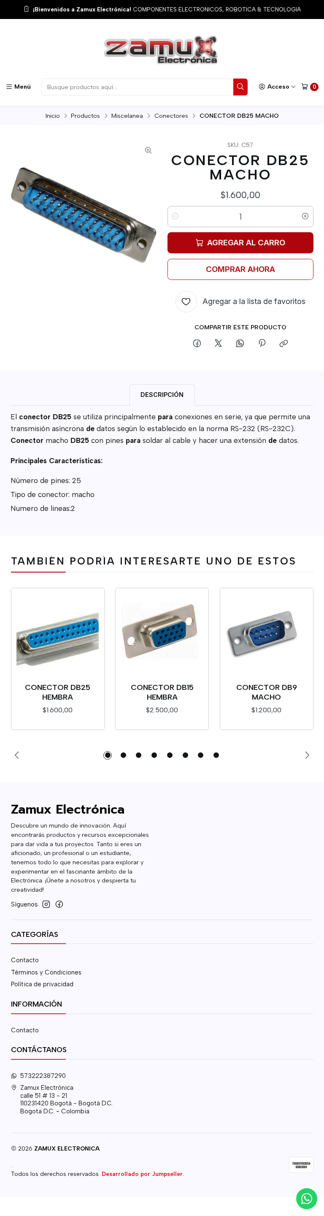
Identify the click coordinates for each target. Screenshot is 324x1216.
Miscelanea (127, 116)
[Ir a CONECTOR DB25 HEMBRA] (57, 635)
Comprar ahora (240, 269)
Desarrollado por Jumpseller (142, 1173)
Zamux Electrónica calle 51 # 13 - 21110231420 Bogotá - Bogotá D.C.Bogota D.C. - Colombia (66, 1099)
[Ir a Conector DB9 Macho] (267, 635)
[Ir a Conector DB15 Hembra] (162, 635)
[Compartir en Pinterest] (261, 344)
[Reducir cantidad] (175, 216)
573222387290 (43, 1076)
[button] (108, 755)
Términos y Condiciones (46, 972)
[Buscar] (240, 87)
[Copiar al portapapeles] (283, 344)
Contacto (25, 960)
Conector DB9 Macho (266, 692)
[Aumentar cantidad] (305, 216)
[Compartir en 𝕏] (218, 344)
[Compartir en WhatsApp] (240, 344)
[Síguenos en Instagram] (46, 904)
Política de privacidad (42, 984)
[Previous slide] (17, 755)
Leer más (236, 9)
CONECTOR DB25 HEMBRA (57, 692)
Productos (85, 116)
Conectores (171, 116)
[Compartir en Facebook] (196, 344)
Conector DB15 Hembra (162, 692)
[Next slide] (307, 755)
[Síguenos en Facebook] (59, 904)
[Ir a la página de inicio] (162, 50)
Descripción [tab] (162, 394)
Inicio (53, 116)
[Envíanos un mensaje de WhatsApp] (306, 1198)
